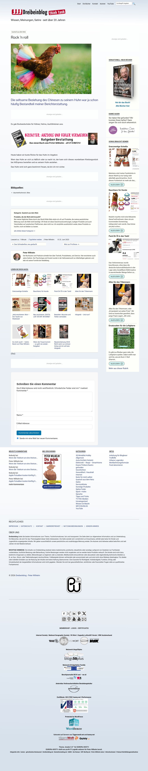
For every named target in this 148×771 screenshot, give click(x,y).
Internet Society (42, 635)
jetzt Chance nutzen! (52, 486)
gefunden (79, 467)
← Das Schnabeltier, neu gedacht (24, 244)
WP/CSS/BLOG (82, 506)
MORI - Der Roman (74, 752)
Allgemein (80, 458)
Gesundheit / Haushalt (85, 472)
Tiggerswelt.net (78, 735)
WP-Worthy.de (85, 752)
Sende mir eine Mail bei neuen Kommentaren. (39, 438)
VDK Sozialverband (105, 635)
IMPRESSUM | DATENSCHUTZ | (22, 526)
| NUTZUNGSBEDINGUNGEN (72, 526)
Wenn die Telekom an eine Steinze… (23, 458)
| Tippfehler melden (35, 240)
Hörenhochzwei (110, 752)
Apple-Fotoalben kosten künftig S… (23, 475)
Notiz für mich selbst (84, 477)
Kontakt (95, 4)
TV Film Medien (82, 499)
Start (79, 4)
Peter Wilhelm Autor (97, 752)
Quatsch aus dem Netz (85, 480)
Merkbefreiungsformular (119, 463)
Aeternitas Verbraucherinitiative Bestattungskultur (74, 683)
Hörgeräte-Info (15, 752)
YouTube (110, 4)
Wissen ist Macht (83, 504)
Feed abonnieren (116, 465)
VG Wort (73, 635)
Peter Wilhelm (29, 253)
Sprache (79, 494)
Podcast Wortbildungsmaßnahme (127, 752)
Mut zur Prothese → (71, 244)
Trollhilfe (112, 458)
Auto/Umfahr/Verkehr (84, 460)
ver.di (84, 675)
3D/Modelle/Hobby (83, 455)
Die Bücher (86, 4)
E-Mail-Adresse (23, 423)
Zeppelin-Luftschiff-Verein (87, 635)
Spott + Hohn (81, 492)
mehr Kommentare (16, 484)
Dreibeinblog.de (48, 752)
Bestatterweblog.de (60, 752)
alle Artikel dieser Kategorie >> (24, 231)
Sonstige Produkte (83, 487)
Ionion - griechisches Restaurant (31, 752)
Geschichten (81, 470)
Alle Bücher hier (123, 106)
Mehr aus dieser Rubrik (118, 368)
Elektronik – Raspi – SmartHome (89, 463)
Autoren (102, 4)
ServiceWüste (81, 484)
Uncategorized (81, 501)
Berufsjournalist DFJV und (71, 675)
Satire (78, 482)
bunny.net (91, 735)
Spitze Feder (81, 489)
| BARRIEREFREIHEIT (52, 526)
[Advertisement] (54, 114)
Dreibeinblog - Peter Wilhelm (28, 575)
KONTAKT (39, 526)
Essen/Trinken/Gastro (84, 465)
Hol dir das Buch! (122, 102)
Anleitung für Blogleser (118, 455)
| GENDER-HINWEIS (91, 526)
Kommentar (22, 390)
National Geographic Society (59, 635)
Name (20, 415)
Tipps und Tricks (82, 496)
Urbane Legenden (116, 460)
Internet (79, 475)
